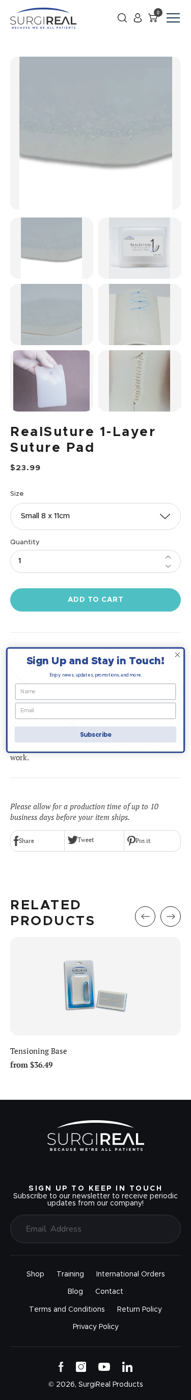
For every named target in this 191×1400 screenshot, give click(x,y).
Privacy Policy (96, 1327)
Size (17, 494)
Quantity (25, 542)
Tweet (85, 839)
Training (70, 1274)
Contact (109, 1291)
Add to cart (96, 600)
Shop (35, 1274)
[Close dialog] (177, 654)
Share (26, 840)
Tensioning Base (38, 1051)
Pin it (142, 840)
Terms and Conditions (67, 1309)
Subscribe (96, 734)
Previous (145, 916)
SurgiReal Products (110, 1384)
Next (170, 916)
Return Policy (139, 1309)
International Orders (130, 1274)
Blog (75, 1291)
